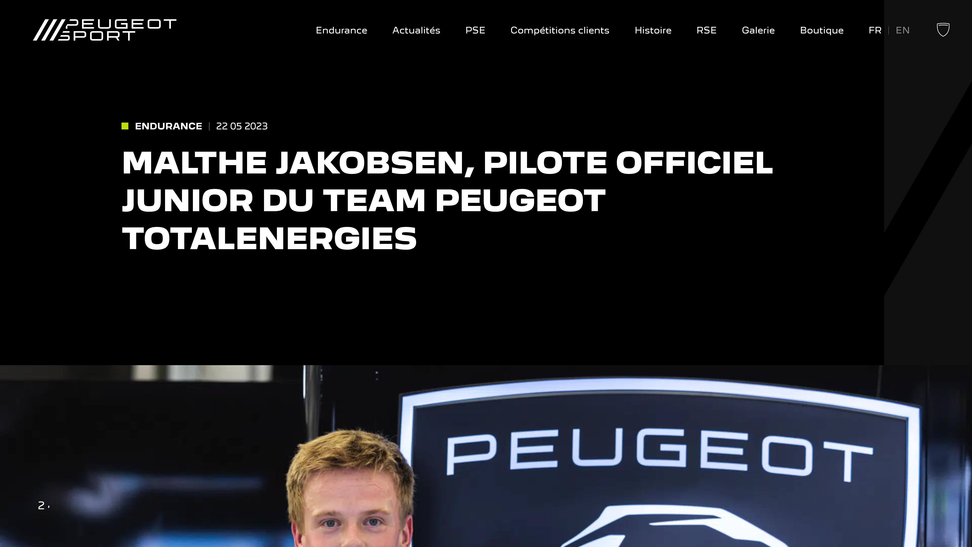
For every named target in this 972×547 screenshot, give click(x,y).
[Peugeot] (943, 35)
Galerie (758, 30)
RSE (706, 30)
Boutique (822, 30)
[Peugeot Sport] (104, 30)
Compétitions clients (560, 30)
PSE (475, 30)
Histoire (653, 30)
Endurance (341, 30)
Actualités (416, 30)
